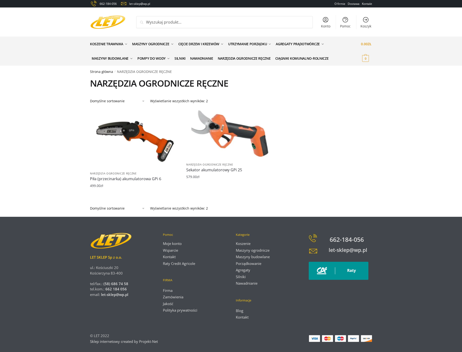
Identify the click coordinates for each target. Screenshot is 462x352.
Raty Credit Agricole (179, 263)
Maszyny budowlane (253, 256)
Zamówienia (173, 296)
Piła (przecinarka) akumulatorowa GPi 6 (125, 178)
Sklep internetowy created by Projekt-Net (124, 341)
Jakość (168, 303)
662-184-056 (347, 239)
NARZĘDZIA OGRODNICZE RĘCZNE (113, 173)
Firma (168, 290)
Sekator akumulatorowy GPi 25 (214, 170)
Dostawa (353, 4)
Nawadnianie (246, 283)
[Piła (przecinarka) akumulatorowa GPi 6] (134, 139)
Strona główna (101, 71)
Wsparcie (170, 250)
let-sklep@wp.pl (114, 294)
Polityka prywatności (180, 310)
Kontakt (367, 4)
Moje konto (172, 243)
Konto (325, 26)
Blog (239, 310)
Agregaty (243, 270)
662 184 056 (116, 289)
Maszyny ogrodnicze (253, 250)
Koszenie (243, 243)
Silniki (241, 276)
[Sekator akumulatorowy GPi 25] (230, 135)
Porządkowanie (248, 263)
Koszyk (365, 26)
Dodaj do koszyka (134, 197)
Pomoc (345, 26)
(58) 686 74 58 (115, 283)
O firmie (339, 4)
